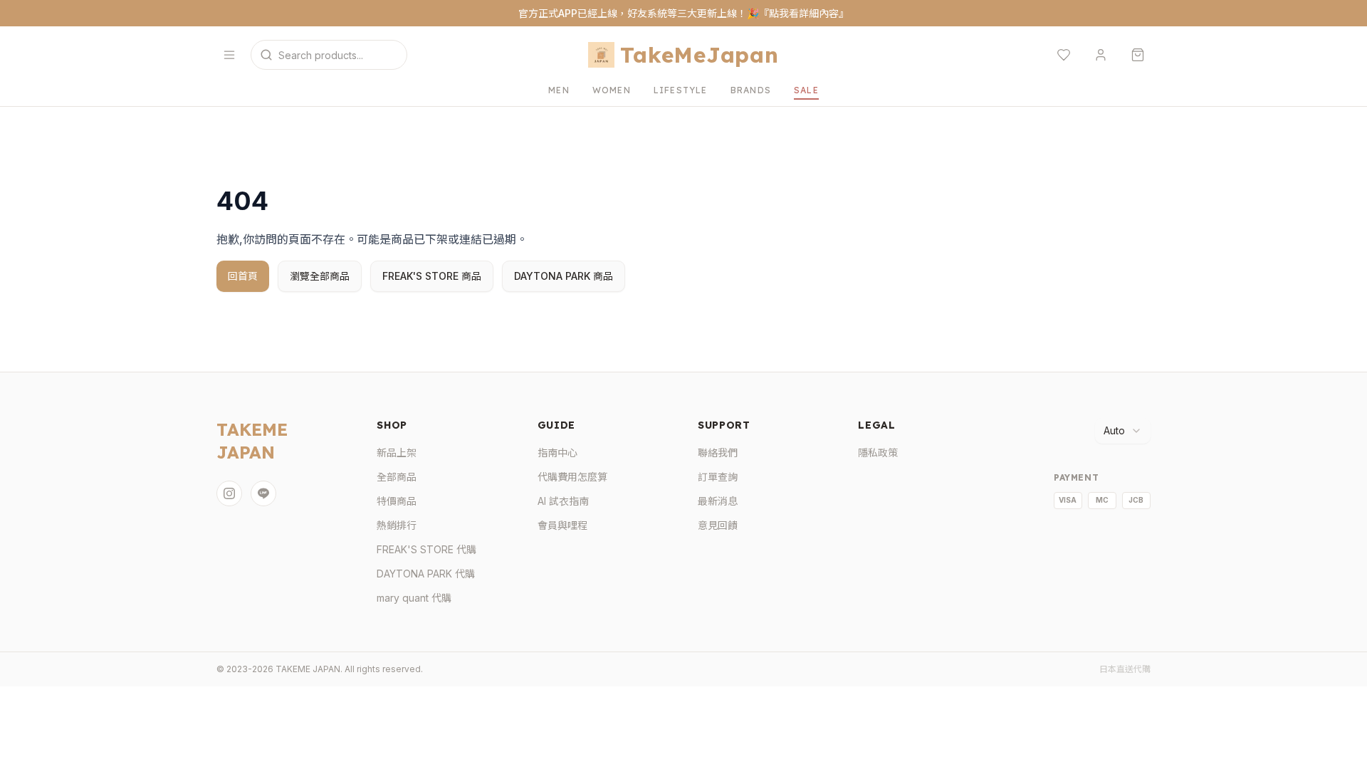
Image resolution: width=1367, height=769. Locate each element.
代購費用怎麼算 (572, 477)
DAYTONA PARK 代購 (426, 573)
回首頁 (243, 276)
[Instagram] (229, 493)
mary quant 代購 (414, 598)
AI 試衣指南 (563, 501)
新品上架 (397, 452)
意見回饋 (718, 525)
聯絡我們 (718, 452)
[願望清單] (1064, 55)
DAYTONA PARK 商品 (563, 276)
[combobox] (1123, 431)
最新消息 (718, 501)
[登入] (1101, 55)
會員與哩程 (562, 525)
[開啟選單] (229, 55)
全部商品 (397, 477)
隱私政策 (878, 452)
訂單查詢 (718, 477)
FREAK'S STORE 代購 (426, 549)
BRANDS (750, 90)
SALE (806, 90)
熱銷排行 (397, 525)
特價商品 (397, 501)
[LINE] (263, 493)
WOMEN (611, 90)
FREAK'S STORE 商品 (431, 276)
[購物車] (1138, 55)
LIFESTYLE (681, 90)
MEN (559, 90)
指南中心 (557, 452)
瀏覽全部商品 (320, 276)
